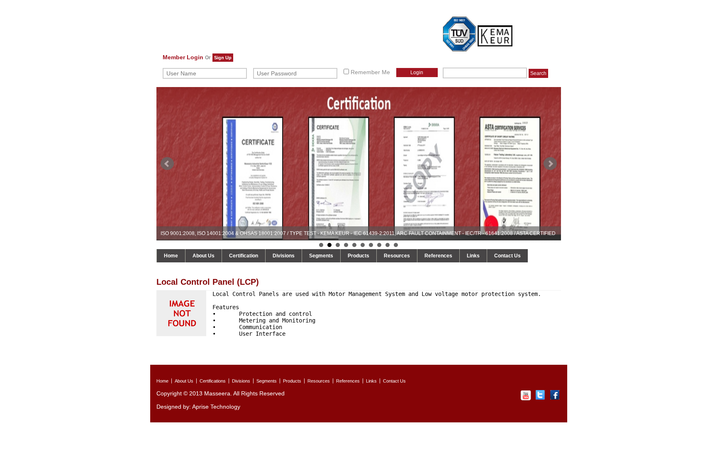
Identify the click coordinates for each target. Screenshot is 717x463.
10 (396, 245)
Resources (397, 256)
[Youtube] (525, 398)
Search (538, 73)
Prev (167, 163)
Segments (321, 256)
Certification (243, 256)
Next (550, 163)
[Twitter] (540, 398)
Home (171, 256)
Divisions (284, 256)
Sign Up (223, 57)
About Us (204, 256)
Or (208, 58)
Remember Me (369, 72)
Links (473, 256)
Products (358, 256)
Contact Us (507, 256)
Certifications (213, 380)
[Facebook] (555, 398)
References (438, 256)
